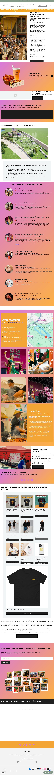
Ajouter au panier (12, 515)
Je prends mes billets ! (37, 61)
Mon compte (37, 755)
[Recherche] (46, 5)
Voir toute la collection (27, 636)
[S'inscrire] (35, 762)
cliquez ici (17, 244)
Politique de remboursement (29, 755)
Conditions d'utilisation (19, 755)
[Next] (52, 76)
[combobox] (42, 5)
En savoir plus (38, 466)
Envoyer (5, 662)
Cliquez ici (15, 333)
